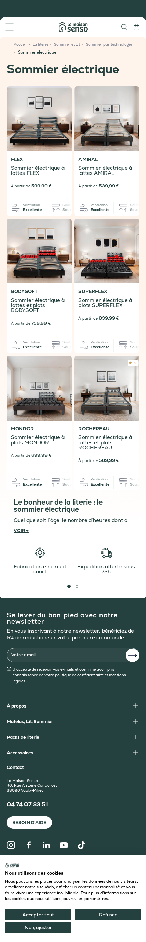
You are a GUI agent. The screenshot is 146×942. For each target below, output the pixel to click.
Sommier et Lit (67, 44)
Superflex (92, 291)
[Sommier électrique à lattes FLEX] (39, 118)
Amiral (88, 159)
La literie (40, 44)
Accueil (20, 44)
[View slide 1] (69, 586)
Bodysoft (24, 291)
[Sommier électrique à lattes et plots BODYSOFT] (39, 251)
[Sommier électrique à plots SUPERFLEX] (106, 251)
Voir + (21, 530)
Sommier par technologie (109, 44)
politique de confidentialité (79, 675)
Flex (17, 159)
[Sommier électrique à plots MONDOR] (39, 388)
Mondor (22, 429)
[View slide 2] (77, 586)
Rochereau (94, 429)
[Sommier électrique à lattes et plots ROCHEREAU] (106, 388)
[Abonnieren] (132, 655)
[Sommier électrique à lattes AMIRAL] (106, 118)
